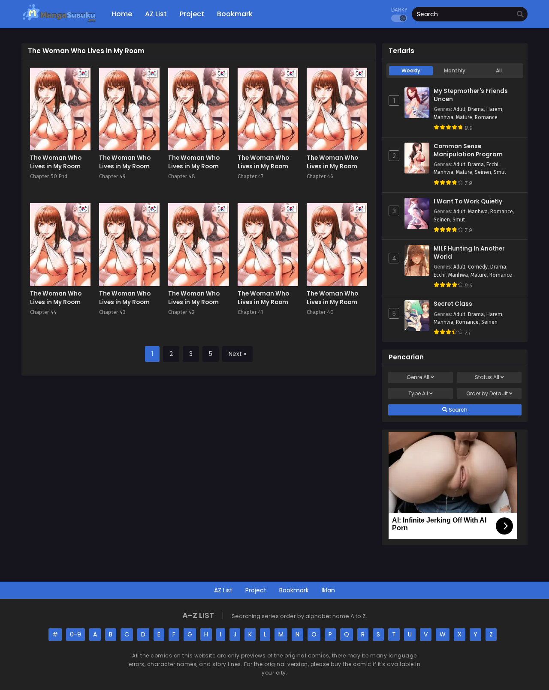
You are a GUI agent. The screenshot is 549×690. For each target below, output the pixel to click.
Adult (459, 109)
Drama (476, 109)
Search (457, 409)
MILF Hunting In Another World (469, 253)
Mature (464, 117)
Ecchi (492, 164)
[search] (520, 14)
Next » (237, 353)
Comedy (478, 267)
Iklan (328, 590)
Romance (486, 117)
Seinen (483, 172)
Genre (418, 377)
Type (418, 393)
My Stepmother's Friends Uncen (471, 95)
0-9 (75, 634)
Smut (500, 172)
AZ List (223, 590)
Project (255, 590)
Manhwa (443, 117)
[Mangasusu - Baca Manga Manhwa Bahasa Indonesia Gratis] (59, 21)
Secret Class (453, 304)
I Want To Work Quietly (468, 202)
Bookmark (294, 590)
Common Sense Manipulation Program (468, 150)
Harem (494, 109)
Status (487, 377)
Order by (487, 393)
